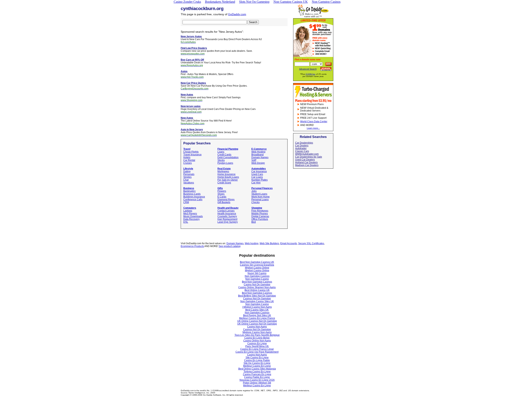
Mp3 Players (190, 213)
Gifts (220, 188)
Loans (220, 151)
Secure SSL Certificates (311, 243)
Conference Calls (192, 199)
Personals (188, 174)
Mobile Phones (259, 213)
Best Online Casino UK (257, 290)
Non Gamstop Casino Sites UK (257, 301)
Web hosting (251, 243)
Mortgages (223, 171)
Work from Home (260, 196)
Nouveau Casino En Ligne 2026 (257, 380)
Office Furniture (259, 219)
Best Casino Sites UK (257, 309)
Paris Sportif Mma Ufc (257, 346)
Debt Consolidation (228, 157)
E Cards (221, 196)
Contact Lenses (226, 210)
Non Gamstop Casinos (257, 276)
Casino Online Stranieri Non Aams (257, 287)
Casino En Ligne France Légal (257, 349)
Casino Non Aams (257, 326)
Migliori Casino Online (257, 267)
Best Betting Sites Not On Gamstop (257, 295)
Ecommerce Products (192, 246)
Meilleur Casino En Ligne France (257, 318)
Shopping (256, 208)
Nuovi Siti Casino (257, 273)
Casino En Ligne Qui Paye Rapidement (257, 351)
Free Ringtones (259, 210)
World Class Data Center (313, 121)
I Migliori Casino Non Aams (257, 307)
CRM (186, 202)
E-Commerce (259, 149)
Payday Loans (225, 163)
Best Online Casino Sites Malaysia (257, 368)
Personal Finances (262, 188)
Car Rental (189, 160)
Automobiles (258, 168)
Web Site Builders (269, 243)
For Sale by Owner (227, 179)
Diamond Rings (226, 199)
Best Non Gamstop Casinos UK (257, 262)
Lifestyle (188, 168)
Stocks (221, 160)
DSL (185, 222)
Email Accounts (288, 243)
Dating (187, 171)
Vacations (188, 182)
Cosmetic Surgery (227, 216)
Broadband (257, 154)
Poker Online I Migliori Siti (257, 382)
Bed (253, 222)
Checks (255, 202)
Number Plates (259, 179)
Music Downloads (193, 216)
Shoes (220, 193)
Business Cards (192, 193)
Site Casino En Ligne (257, 357)
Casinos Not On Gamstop (257, 298)
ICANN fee (310, 74)
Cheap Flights (191, 151)
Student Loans (259, 193)
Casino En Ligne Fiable (257, 360)
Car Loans (257, 177)
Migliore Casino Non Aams (257, 332)
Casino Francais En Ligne (257, 374)
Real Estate (224, 168)
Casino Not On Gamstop (257, 284)
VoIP (253, 160)
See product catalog (230, 246)
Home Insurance (226, 174)
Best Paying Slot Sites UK (257, 315)
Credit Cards (224, 154)
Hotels (186, 157)
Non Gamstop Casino (257, 279)
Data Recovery (191, 219)
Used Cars (257, 174)
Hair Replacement (227, 219)
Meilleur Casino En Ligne (257, 366)
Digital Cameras (260, 216)
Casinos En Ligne (257, 343)
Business (188, 188)
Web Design (258, 163)
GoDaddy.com (237, 14)
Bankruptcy (189, 191)
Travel (186, 149)
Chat (186, 179)
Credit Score (224, 182)
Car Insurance (259, 171)
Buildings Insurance (194, 196)
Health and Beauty (228, 208)
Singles (187, 177)
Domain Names (259, 157)
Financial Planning (227, 149)
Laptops (187, 210)
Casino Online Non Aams (257, 340)
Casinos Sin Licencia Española (257, 264)
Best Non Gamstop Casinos (257, 281)
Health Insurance (226, 213)
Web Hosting (258, 151)
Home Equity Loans (228, 177)
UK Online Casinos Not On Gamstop (257, 321)
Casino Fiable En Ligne (257, 377)
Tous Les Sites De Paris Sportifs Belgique (257, 335)
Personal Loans (260, 199)
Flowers (221, 191)
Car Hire (256, 182)
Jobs (254, 191)
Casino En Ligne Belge (257, 337)
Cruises (187, 163)
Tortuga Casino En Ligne (257, 371)
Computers (189, 208)
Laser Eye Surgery (227, 222)
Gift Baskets (223, 202)
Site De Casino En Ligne (257, 363)
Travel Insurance (192, 154)
